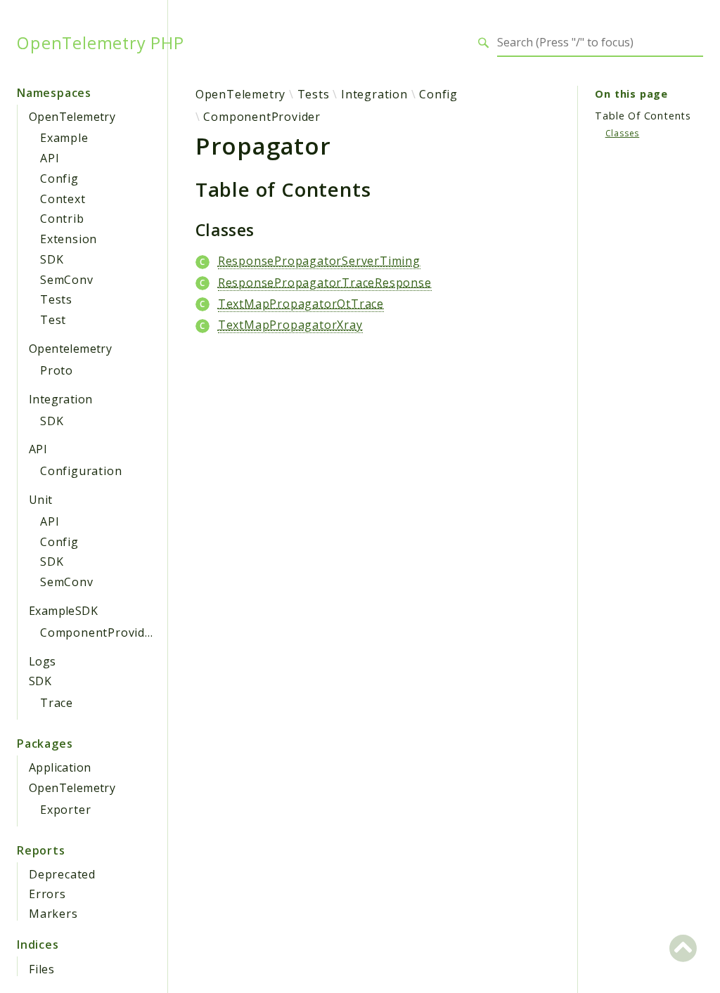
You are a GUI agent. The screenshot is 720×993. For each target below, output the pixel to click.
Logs (42, 661)
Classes (622, 133)
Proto (56, 370)
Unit (41, 499)
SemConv (67, 279)
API (49, 158)
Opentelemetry (70, 348)
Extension (68, 239)
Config (59, 178)
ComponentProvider (99, 632)
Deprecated (62, 874)
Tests (56, 299)
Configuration (81, 471)
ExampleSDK (63, 610)
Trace (56, 702)
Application (60, 767)
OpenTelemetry (72, 116)
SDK (51, 259)
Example (64, 137)
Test (53, 319)
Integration (60, 399)
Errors (47, 894)
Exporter (65, 809)
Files (42, 969)
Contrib (62, 218)
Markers (53, 913)
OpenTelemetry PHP (101, 43)
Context (63, 199)
